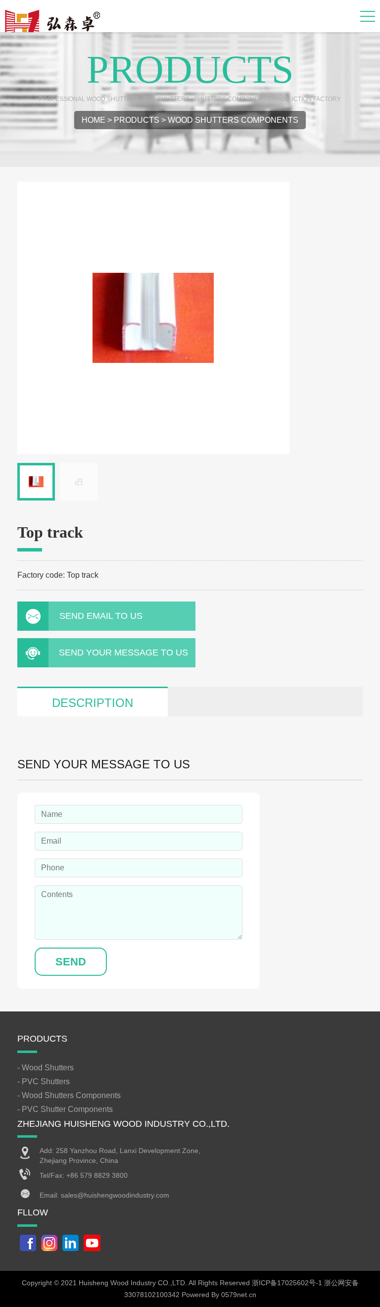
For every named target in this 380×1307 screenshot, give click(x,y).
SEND (70, 961)
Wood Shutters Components (233, 120)
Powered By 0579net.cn (219, 1295)
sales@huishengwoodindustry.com (115, 1195)
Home (93, 120)
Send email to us (100, 616)
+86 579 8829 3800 (97, 1175)
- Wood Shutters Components (69, 1095)
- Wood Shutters (45, 1067)
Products (136, 120)
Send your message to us (123, 652)
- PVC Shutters (43, 1081)
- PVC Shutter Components (65, 1109)
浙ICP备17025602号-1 (287, 1283)
